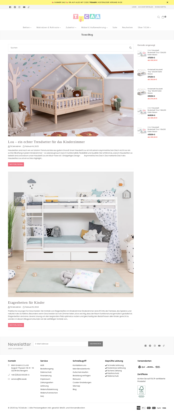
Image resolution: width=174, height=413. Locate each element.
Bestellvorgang (46, 369)
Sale (115, 28)
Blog (74, 389)
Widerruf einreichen (49, 393)
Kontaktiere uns (79, 365)
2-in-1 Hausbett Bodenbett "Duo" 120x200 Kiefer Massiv (157, 52)
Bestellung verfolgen (82, 376)
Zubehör (70, 28)
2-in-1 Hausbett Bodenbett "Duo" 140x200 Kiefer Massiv (157, 110)
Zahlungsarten (46, 382)
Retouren (77, 379)
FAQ (42, 396)
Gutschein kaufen (80, 372)
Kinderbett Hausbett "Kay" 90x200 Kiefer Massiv (155, 91)
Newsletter (19, 346)
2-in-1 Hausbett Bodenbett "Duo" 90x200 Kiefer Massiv (157, 129)
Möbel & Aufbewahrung (93, 28)
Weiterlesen (15, 164)
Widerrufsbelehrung (49, 389)
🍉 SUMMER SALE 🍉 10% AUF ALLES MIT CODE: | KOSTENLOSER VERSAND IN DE (87, 2)
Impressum (45, 379)
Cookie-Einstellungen (82, 382)
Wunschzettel (160, 7)
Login (134, 7)
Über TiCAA (144, 28)
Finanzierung (45, 376)
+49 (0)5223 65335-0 (20, 375)
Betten (26, 28)
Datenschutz (45, 372)
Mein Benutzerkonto (81, 369)
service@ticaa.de (19, 379)
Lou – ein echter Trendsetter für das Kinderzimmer (46, 142)
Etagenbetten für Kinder (26, 302)
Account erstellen (145, 7)
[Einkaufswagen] (163, 17)
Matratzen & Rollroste (48, 28)
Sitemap (76, 386)
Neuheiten (127, 28)
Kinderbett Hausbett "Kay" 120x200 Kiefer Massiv (155, 72)
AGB (42, 365)
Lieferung (44, 386)
